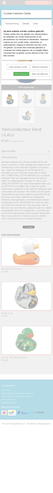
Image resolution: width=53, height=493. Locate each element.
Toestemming (12, 23)
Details (25, 23)
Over (35, 23)
